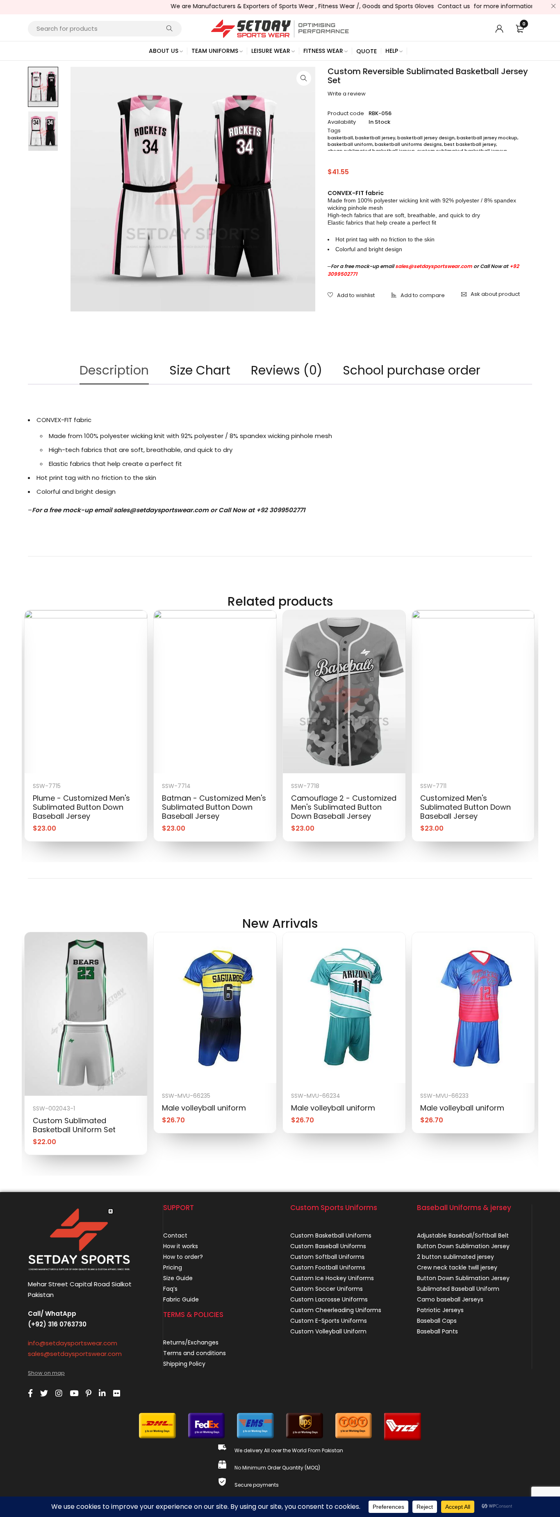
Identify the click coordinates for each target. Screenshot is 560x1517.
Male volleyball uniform (204, 1108)
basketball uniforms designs (408, 144)
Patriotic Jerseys (440, 1310)
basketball (340, 137)
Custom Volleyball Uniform (328, 1331)
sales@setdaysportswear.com (433, 266)
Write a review (347, 94)
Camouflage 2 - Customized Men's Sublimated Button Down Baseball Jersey (343, 807)
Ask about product (495, 294)
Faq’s (170, 1289)
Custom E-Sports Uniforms (328, 1321)
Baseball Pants (437, 1331)
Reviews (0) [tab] (286, 370)
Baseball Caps (437, 1321)
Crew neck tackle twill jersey (457, 1267)
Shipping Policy (184, 1364)
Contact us (435, 6)
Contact (175, 1235)
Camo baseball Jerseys (450, 1299)
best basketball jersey (470, 144)
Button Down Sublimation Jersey (463, 1246)
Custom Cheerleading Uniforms (335, 1310)
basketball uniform (350, 144)
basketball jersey (375, 137)
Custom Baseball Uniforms (328, 1246)
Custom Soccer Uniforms (326, 1289)
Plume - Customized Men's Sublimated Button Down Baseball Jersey (81, 807)
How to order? (183, 1257)
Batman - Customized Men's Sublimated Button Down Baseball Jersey (214, 807)
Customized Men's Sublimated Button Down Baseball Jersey (465, 807)
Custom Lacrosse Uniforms (329, 1299)
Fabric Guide (181, 1299)
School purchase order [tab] (411, 370)
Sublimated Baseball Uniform (458, 1289)
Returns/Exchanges (191, 1342)
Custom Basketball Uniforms (330, 1235)
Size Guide (178, 1278)
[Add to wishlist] (351, 296)
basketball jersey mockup (487, 137)
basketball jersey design (426, 137)
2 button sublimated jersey (455, 1257)
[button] (303, 78)
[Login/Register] (499, 28)
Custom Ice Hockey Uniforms (332, 1278)
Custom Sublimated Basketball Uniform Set (74, 1125)
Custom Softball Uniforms (327, 1257)
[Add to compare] (418, 296)
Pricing (172, 1267)
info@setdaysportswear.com (72, 1343)
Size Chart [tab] (199, 370)
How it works (180, 1246)
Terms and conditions (194, 1353)
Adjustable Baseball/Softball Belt (463, 1235)
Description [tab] (114, 370)
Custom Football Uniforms (327, 1267)
